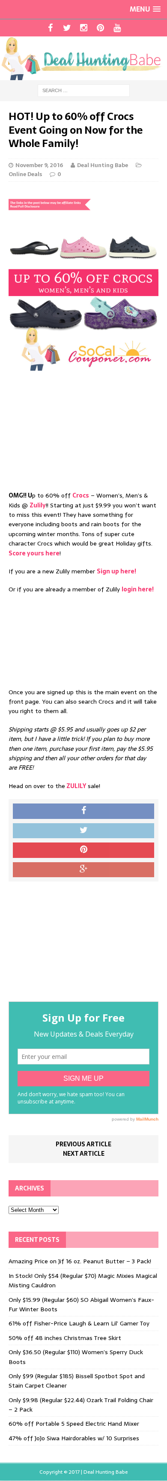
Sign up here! (116, 571)
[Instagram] (83, 27)
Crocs (80, 495)
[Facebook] (50, 27)
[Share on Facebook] (83, 811)
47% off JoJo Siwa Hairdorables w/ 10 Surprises (74, 1438)
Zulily (38, 505)
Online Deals (25, 174)
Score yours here (34, 553)
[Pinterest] (100, 27)
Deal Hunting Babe (102, 165)
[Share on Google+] (83, 870)
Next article (83, 1153)
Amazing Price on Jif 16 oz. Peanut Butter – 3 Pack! (80, 1261)
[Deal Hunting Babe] (83, 58)
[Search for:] (84, 90)
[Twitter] (67, 27)
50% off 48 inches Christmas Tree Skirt (65, 1338)
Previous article (83, 1144)
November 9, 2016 (39, 165)
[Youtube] (117, 27)
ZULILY (75, 786)
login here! (138, 589)
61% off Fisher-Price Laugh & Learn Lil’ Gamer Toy (79, 1323)
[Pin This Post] (83, 850)
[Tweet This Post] (83, 831)
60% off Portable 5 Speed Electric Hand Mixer (74, 1423)
